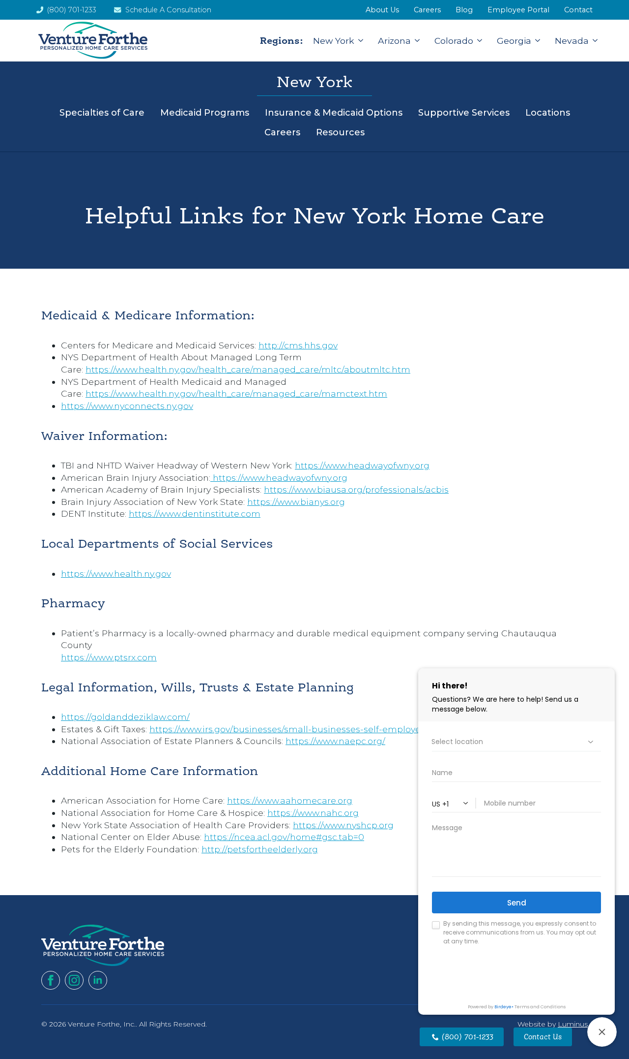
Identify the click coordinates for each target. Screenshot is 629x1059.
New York (333, 40)
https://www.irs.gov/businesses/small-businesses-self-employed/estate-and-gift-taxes (335, 729)
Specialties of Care (101, 112)
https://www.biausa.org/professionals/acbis (356, 489)
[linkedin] (97, 980)
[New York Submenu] (358, 41)
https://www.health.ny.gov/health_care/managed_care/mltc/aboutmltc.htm (248, 369)
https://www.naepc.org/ (335, 741)
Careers (282, 132)
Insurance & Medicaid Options (333, 112)
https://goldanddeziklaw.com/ (125, 717)
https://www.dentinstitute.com (194, 513)
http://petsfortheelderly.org (259, 849)
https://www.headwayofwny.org (362, 465)
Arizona (394, 40)
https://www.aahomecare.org (289, 800)
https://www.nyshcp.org (343, 825)
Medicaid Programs (204, 112)
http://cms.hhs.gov (298, 345)
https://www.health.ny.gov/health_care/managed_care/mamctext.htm (236, 393)
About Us (382, 9)
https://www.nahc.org (313, 813)
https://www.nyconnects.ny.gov (127, 406)
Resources (340, 132)
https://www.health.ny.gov (116, 573)
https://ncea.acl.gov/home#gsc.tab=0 (284, 837)
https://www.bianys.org (296, 502)
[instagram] (74, 980)
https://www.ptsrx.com (109, 657)
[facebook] (50, 980)
